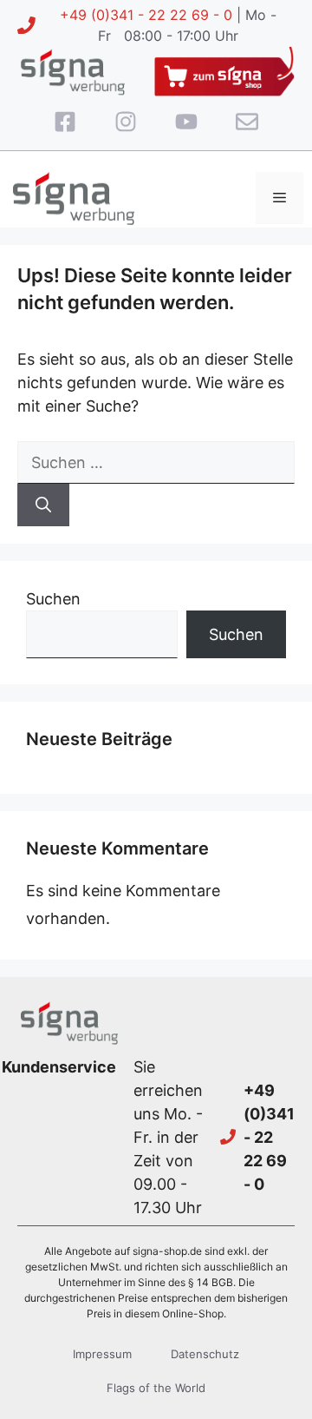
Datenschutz (205, 1354)
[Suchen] (43, 505)
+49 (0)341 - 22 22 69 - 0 (146, 14)
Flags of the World (156, 1388)
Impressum (102, 1354)
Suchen (53, 599)
